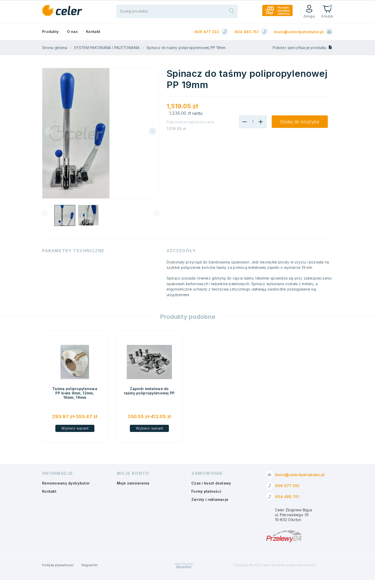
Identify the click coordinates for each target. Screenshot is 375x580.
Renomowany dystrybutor (66, 483)
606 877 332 (207, 32)
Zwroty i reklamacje (209, 499)
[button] (152, 131)
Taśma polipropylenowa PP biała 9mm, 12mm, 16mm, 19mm (74, 393)
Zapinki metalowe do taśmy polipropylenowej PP (149, 390)
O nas (72, 31)
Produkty (50, 31)
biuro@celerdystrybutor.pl (299, 32)
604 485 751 (247, 32)
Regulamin (90, 565)
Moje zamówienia (133, 483)
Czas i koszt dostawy (211, 483)
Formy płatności (206, 491)
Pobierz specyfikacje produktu (300, 47)
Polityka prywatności (58, 565)
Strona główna (54, 47)
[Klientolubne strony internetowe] (184, 567)
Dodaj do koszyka (299, 121)
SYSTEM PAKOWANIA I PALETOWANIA (107, 47)
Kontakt (93, 31)
